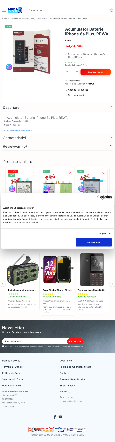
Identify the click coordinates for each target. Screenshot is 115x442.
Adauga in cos (95, 72)
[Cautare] (101, 10)
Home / (5, 18)
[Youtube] (60, 417)
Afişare (102, 233)
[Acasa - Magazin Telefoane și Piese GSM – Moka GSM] (15, 10)
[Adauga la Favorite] (34, 172)
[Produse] (4, 10)
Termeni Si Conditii (13, 366)
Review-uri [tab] (15, 146)
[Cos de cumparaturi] (111, 10)
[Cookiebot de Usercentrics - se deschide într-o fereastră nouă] (99, 197)
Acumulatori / (42, 18)
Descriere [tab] (11, 107)
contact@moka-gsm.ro (73, 401)
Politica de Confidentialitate (72, 346)
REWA (68, 40)
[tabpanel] (31, 51)
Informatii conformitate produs (18, 130)
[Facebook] (54, 417)
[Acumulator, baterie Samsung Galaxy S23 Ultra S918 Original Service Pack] (57, 189)
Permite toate (93, 242)
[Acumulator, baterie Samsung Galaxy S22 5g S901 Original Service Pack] (22, 189)
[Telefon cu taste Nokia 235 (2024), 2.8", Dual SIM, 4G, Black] (92, 269)
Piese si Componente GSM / (23, 18)
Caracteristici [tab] (14, 138)
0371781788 (68, 397)
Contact (64, 373)
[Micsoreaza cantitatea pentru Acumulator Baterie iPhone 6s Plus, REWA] (67, 71)
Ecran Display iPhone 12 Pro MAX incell (61, 290)
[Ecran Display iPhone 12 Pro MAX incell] (57, 269)
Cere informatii (75, 95)
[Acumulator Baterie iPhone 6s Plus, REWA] (31, 51)
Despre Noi (66, 360)
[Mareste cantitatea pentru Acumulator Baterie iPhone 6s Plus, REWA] (77, 71)
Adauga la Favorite (77, 89)
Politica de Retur (11, 373)
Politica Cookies (11, 360)
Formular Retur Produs (72, 379)
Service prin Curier (13, 379)
